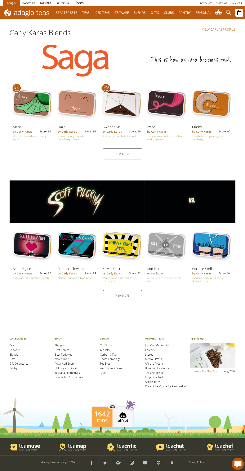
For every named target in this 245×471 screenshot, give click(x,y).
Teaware (15, 350)
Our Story (106, 345)
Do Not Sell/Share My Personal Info (166, 386)
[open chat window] (238, 464)
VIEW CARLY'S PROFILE (218, 29)
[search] (228, 12)
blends (140, 13)
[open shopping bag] (239, 13)
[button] (212, 355)
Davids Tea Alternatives (69, 377)
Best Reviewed (64, 354)
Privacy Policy (196, 462)
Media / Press (153, 359)
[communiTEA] (218, 12)
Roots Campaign (110, 359)
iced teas (102, 13)
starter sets (66, 13)
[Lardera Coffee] (45, 3)
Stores (149, 354)
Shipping (60, 345)
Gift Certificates (19, 363)
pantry (185, 13)
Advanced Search (65, 363)
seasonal (203, 13)
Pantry (13, 368)
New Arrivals (62, 359)
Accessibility (152, 382)
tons (102, 420)
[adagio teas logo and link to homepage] (28, 13)
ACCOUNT (206, 3)
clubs (169, 13)
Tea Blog (105, 363)
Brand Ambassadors (158, 368)
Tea (12, 345)
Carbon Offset (108, 354)
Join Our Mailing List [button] (157, 345)
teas (86, 13)
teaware (122, 13)
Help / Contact (154, 377)
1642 (102, 414)
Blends (14, 354)
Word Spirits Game (111, 368)
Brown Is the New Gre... (205, 371)
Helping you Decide (66, 368)
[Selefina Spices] (63, 3)
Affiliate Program (155, 363)
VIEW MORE (122, 154)
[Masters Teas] (28, 3)
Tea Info (105, 350)
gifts (155, 13)
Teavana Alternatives (67, 373)
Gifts (12, 359)
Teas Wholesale (154, 373)
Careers (150, 350)
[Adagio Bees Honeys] (80, 3)
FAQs (103, 373)
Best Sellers (62, 350)
